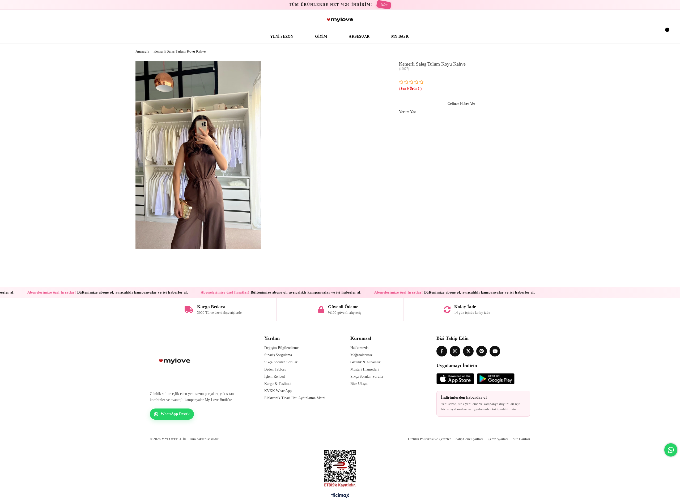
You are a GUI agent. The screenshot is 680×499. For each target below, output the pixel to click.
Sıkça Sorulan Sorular (281, 362)
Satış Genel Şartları (469, 439)
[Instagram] (455, 351)
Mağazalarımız (361, 355)
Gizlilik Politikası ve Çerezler (429, 439)
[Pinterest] (481, 351)
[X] (468, 351)
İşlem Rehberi (274, 376)
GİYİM (321, 36)
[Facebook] (441, 351)
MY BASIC (400, 36)
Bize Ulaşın (359, 384)
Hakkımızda (359, 348)
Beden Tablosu (275, 369)
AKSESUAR (359, 36)
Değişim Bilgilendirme (281, 348)
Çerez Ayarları (498, 439)
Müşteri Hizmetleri (364, 369)
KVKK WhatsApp (278, 391)
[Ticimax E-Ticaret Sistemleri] (340, 497)
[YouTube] (495, 351)
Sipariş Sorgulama (278, 355)
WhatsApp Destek (175, 414)
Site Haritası (521, 439)
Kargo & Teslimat (277, 384)
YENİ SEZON (281, 36)
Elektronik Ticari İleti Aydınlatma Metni (294, 398)
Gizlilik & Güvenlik (365, 362)
